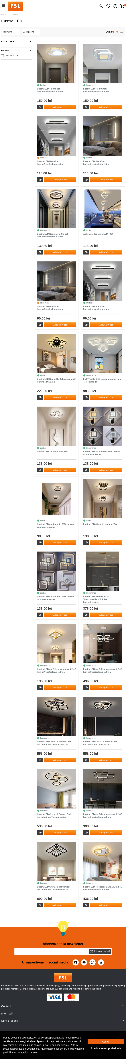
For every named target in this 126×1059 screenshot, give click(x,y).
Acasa (3, 14)
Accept (106, 1041)
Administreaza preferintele (106, 1048)
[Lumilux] (15, 6)
